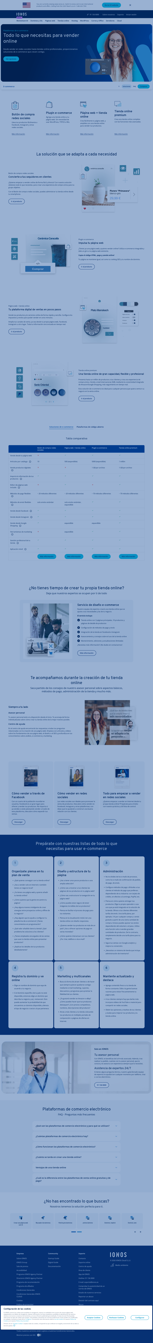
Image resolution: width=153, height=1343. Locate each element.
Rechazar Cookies (116, 1317)
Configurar (28, 1319)
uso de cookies (58, 1319)
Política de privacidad (22, 1321)
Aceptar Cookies (18, 1323)
